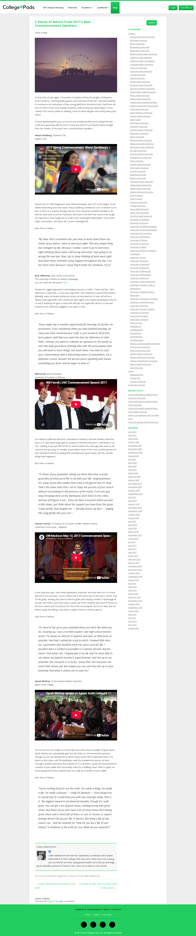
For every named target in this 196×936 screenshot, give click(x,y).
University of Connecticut (141, 233)
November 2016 (135, 569)
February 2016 (134, 597)
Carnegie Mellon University (141, 64)
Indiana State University (140, 99)
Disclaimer (106, 915)
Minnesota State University (142, 143)
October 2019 (134, 490)
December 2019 (135, 483)
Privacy (88, 915)
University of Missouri (139, 278)
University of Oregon (139, 305)
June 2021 (132, 432)
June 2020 (132, 463)
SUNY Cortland (136, 195)
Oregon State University (140, 164)
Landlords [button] (102, 7)
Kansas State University (140, 116)
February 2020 (134, 476)
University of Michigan (139, 268)
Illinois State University (140, 95)
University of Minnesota (140, 271)
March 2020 (133, 473)
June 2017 (132, 545)
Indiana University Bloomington (143, 102)
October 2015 (134, 604)
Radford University (138, 174)
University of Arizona (139, 223)
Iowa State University (139, 109)
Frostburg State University (141, 85)
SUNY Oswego (136, 199)
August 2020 (133, 456)
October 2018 (134, 514)
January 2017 (133, 562)
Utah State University (139, 319)
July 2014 (132, 618)
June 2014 (132, 621)
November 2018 (135, 511)
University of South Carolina (142, 309)
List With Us (186, 7)
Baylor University (137, 44)
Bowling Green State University (143, 54)
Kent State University (139, 123)
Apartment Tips (136, 374)
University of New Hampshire (142, 281)
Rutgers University (138, 178)
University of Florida (138, 240)
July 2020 (132, 459)
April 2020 (132, 469)
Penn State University (139, 168)
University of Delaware (140, 237)
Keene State (135, 119)
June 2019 (132, 500)
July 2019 (132, 497)
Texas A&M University (139, 209)
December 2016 (135, 566)
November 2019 (135, 487)
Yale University (136, 367)
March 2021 (133, 438)
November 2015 (135, 600)
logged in (51, 901)
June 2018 (132, 525)
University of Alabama (139, 219)
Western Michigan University (142, 357)
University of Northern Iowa (142, 302)
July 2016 (132, 583)
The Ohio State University (141, 216)
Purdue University (138, 171)
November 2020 (135, 449)
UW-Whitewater (137, 340)
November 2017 (135, 535)
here (65, 282)
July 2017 (132, 542)
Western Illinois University (141, 354)
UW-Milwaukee (136, 330)
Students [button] (86, 7)
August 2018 (133, 518)
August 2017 (133, 538)
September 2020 (135, 452)
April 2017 (132, 552)
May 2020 (132, 466)
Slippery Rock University (140, 188)
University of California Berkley (143, 226)
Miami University (137, 137)
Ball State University (138, 40)
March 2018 (133, 531)
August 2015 (133, 611)
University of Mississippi (140, 274)
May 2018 (132, 528)
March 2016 (133, 594)
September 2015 (135, 607)
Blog (115, 7)
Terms (96, 915)
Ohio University (136, 161)
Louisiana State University (141, 130)
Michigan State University (141, 140)
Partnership (93, 910)
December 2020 (135, 445)
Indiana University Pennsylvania (144, 106)
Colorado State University (141, 71)
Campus (131, 33)
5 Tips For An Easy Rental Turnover (143, 422)
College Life (62, 876)
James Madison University (141, 112)
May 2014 (132, 625)
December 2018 (135, 507)
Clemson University (138, 68)
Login (173, 7)
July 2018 (132, 521)
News (106, 910)
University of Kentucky (140, 264)
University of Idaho (138, 247)
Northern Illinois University (141, 154)
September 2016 (135, 576)
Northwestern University (140, 157)
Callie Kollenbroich (46, 846)
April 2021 (132, 435)
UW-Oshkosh (135, 333)
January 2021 (133, 442)
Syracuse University (138, 202)
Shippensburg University (141, 185)
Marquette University (139, 133)
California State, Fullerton (141, 57)
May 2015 (132, 614)
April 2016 (132, 590)
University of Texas (136, 385)
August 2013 (133, 628)
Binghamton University (140, 47)
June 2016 (132, 587)
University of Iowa (138, 257)
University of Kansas (139, 261)
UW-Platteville (136, 336)
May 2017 (132, 549)
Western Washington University (144, 361)
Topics (131, 371)
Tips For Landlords (138, 381)
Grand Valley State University (143, 92)
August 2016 (133, 580)
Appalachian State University (142, 37)
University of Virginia (139, 316)
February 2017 (134, 559)
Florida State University (140, 81)
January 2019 (133, 504)
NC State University (138, 150)
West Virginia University (140, 350)
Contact (116, 910)
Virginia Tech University (140, 347)
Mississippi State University (142, 147)
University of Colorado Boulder (143, 230)
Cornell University (137, 75)
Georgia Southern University (142, 88)
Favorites (72, 7)
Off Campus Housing (53, 7)
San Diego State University (141, 181)
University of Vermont (139, 312)
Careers (79, 910)
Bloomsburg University (140, 50)
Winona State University (140, 364)
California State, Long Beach (142, 61)
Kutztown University (138, 126)
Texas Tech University (139, 212)
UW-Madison (135, 326)
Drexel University (137, 78)
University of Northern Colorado (144, 299)
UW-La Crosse (136, 323)
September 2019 (135, 494)
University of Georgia (139, 243)
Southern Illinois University (141, 192)
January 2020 (133, 480)
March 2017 (133, 556)
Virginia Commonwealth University (145, 343)
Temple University (138, 205)
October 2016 (134, 573)
